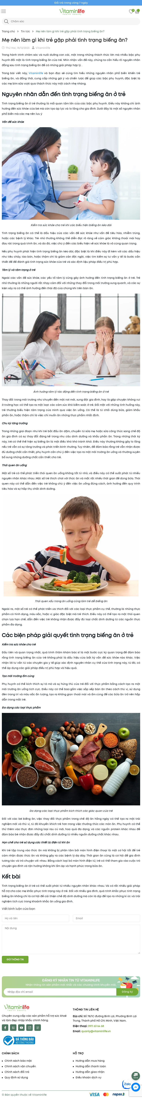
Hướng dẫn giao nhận (90, 1072)
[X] (13, 1027)
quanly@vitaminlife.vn (96, 1031)
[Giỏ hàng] (137, 11)
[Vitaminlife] (71, 11)
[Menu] (3, 11)
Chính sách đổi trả (17, 1072)
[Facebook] (5, 1027)
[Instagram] (29, 1027)
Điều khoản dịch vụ (88, 1077)
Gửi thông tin (15, 959)
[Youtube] (21, 1027)
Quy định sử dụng (16, 1077)
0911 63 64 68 (96, 1026)
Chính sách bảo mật (18, 1061)
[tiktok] (37, 1027)
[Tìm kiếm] (6, 21)
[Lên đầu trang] (136, 1065)
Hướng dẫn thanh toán (91, 1066)
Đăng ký (127, 992)
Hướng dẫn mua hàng (90, 1061)
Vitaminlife (36, 73)
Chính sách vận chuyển (20, 1066)
